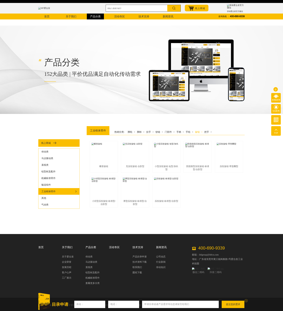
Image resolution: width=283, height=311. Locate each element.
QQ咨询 (276, 111)
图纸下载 (137, 272)
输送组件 (46, 185)
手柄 (180, 132)
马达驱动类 (47, 158)
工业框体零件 (48, 191)
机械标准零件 (48, 178)
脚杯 (140, 132)
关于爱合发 (68, 256)
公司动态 (161, 256)
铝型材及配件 (48, 171)
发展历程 (66, 267)
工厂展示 (66, 278)
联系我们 (137, 267)
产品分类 (90, 247)
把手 (208, 132)
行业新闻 (161, 262)
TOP (276, 133)
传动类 (44, 151)
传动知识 (161, 267)
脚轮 (131, 132)
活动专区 (114, 247)
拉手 (150, 132)
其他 (43, 198)
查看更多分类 (92, 283)
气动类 (44, 204)
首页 (41, 247)
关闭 (246, 300)
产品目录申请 (140, 256)
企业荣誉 (66, 262)
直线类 (44, 165)
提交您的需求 (233, 304)
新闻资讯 (161, 247)
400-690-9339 (237, 16)
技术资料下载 (140, 262)
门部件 (170, 132)
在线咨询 (276, 100)
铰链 (159, 132)
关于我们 (67, 247)
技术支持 (138, 247)
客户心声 (66, 272)
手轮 (189, 132)
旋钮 (199, 132)
